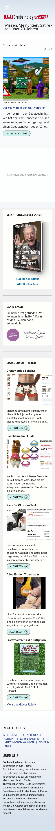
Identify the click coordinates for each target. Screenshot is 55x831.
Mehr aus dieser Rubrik (21, 704)
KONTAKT (9, 738)
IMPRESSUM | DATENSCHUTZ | (22, 735)
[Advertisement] (27, 175)
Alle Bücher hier (27, 284)
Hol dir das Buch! (27, 279)
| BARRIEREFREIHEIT (28, 738)
